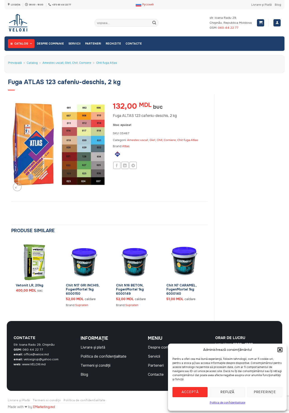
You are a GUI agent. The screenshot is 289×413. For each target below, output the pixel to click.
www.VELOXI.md (34, 364)
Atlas (125, 146)
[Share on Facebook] (117, 165)
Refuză (227, 392)
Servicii (74, 43)
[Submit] (154, 23)
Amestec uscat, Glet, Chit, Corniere (66, 63)
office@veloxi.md (36, 354)
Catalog (21, 43)
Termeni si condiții (47, 400)
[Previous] (11, 276)
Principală (15, 63)
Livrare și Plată (261, 5)
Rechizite (113, 43)
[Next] (207, 276)
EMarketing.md (44, 407)
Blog (278, 5)
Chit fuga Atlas (106, 63)
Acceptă (190, 392)
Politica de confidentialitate (227, 402)
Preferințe (265, 392)
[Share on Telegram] (133, 165)
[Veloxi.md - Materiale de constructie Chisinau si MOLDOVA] (22, 22)
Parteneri (93, 43)
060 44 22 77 (228, 28)
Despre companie (50, 43)
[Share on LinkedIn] (125, 165)
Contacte (134, 43)
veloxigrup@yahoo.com (41, 359)
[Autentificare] (277, 23)
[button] (280, 349)
